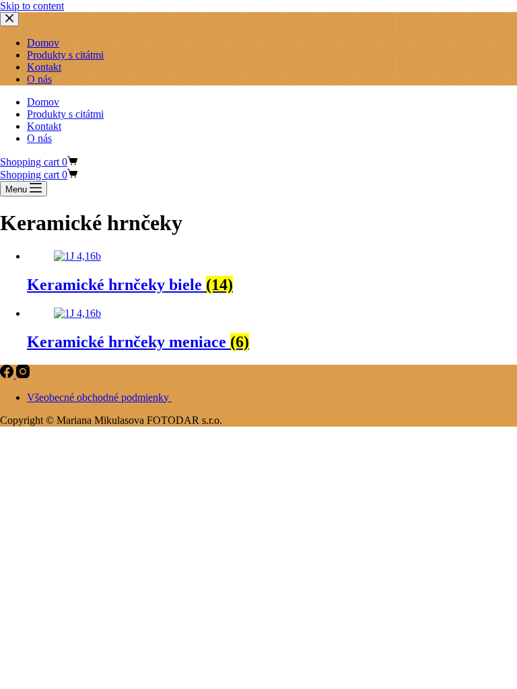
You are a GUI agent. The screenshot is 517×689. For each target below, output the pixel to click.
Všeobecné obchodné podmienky (99, 397)
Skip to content (32, 5)
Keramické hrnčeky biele (130, 284)
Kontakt (44, 126)
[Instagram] (23, 374)
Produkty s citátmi (65, 114)
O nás (39, 138)
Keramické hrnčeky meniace (138, 342)
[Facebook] (8, 374)
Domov (43, 102)
